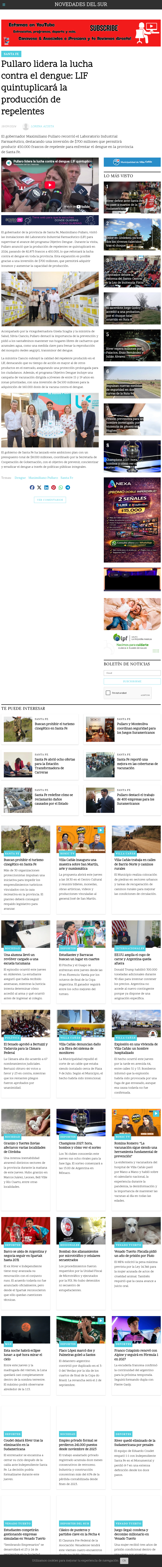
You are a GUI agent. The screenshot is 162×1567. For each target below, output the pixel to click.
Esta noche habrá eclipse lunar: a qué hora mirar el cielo (23, 1355)
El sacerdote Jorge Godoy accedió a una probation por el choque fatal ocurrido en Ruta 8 (123, 314)
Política (12, 1037)
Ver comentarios (50, 499)
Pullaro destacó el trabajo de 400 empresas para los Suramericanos (135, 799)
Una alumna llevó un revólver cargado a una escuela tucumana (21, 959)
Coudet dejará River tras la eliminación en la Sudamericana (23, 1445)
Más (8, 1344)
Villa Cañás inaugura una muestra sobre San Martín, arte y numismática (79, 864)
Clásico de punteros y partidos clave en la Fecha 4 (79, 1532)
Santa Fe (11, 54)
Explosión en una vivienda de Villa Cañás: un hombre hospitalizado (136, 1048)
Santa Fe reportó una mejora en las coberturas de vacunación (137, 764)
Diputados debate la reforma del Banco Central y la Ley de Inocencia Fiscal (125, 279)
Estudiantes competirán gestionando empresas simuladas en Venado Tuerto (24, 1534)
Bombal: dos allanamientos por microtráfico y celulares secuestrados (79, 1256)
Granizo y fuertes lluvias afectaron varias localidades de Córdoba (24, 1147)
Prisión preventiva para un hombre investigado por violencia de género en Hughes (124, 425)
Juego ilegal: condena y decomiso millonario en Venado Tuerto (131, 1534)
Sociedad (12, 948)
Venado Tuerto (128, 1245)
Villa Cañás (126, 853)
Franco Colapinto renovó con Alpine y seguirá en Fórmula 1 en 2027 (136, 1355)
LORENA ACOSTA (42, 126)
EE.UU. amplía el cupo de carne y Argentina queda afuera (132, 959)
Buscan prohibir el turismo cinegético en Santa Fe (55, 726)
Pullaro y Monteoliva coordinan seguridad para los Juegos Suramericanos (136, 728)
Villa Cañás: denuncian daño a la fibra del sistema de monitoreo (80, 1048)
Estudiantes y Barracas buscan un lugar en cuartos (79, 957)
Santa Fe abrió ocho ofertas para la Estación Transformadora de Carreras (55, 766)
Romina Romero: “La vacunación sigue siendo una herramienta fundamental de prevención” (135, 1150)
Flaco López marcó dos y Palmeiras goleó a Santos (77, 1353)
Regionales (69, 1245)
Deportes (68, 948)
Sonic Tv (67, 853)
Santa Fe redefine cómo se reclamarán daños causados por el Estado (54, 799)
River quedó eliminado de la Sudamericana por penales (134, 1443)
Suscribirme (132, 681)
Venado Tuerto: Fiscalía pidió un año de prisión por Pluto (135, 1254)
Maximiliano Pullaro (43, 478)
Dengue (20, 478)
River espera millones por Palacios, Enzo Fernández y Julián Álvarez (124, 353)
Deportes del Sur (74, 1523)
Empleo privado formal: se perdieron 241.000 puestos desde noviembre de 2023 (78, 1445)
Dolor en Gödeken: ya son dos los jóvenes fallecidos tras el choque (124, 242)
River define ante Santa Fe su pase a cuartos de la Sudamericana (124, 205)
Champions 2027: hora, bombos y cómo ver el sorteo (80, 1145)
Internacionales (130, 948)
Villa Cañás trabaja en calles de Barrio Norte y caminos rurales (135, 864)
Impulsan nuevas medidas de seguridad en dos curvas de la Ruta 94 (124, 390)
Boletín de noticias (127, 663)
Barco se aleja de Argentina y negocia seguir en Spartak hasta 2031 (25, 1256)
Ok (124, 1561)
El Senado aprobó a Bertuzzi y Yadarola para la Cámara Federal (26, 1048)
